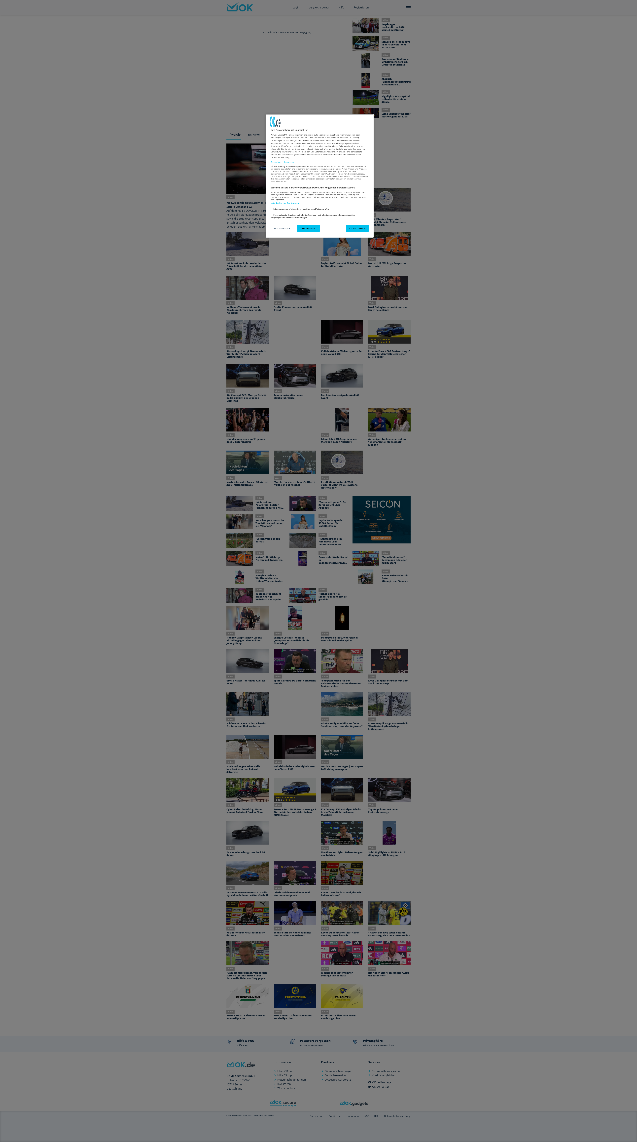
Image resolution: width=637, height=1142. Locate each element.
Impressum (289, 162)
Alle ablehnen (308, 228)
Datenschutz (276, 162)
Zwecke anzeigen (282, 228)
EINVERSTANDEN (357, 228)
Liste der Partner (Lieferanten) (285, 203)
